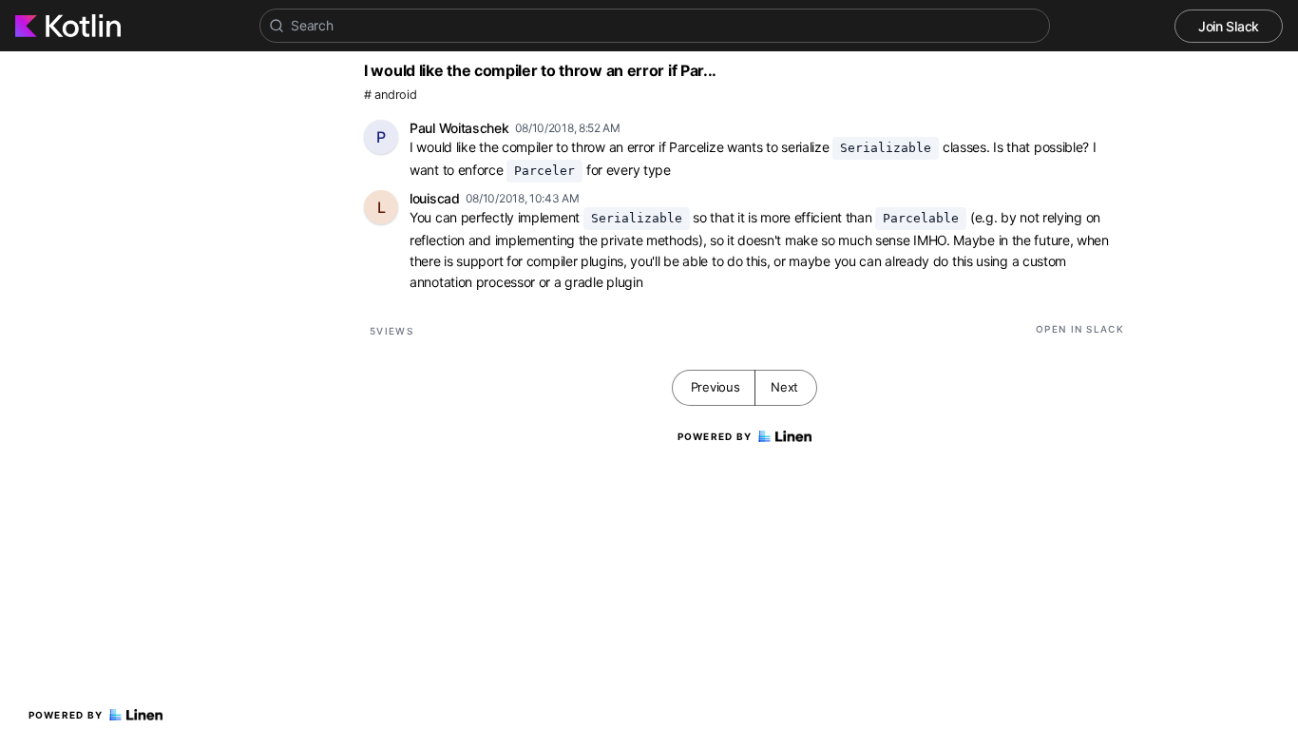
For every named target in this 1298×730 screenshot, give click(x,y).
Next (784, 386)
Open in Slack (1080, 329)
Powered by (66, 714)
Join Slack (1228, 26)
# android (390, 94)
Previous (715, 386)
